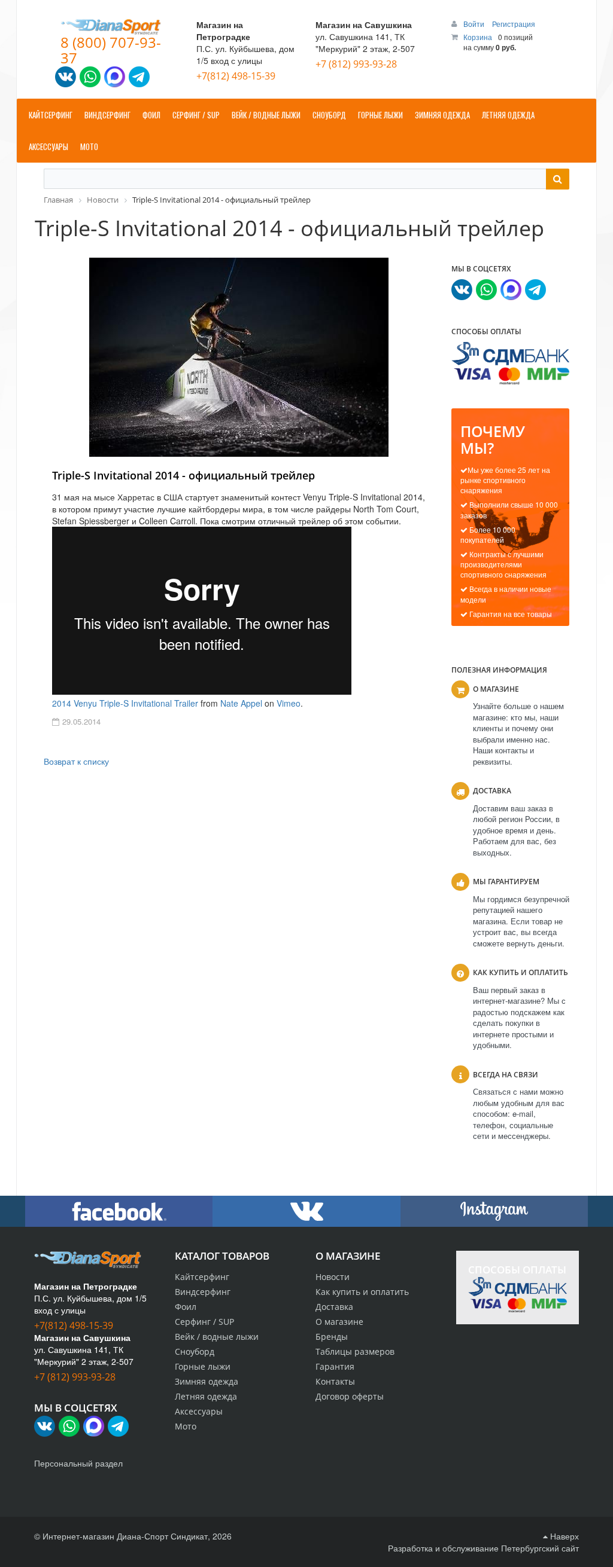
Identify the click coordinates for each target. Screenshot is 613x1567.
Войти (474, 24)
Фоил (185, 1306)
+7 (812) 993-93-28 (356, 64)
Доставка (334, 1306)
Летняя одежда (206, 1396)
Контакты (335, 1381)
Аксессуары (199, 1411)
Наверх (563, 1536)
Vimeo (289, 703)
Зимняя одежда (206, 1381)
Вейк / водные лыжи (217, 1336)
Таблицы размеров (354, 1351)
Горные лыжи (202, 1366)
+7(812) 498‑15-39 (235, 76)
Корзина (477, 37)
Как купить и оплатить (362, 1291)
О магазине (339, 1321)
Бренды (331, 1336)
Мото (185, 1426)
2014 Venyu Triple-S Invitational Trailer (125, 703)
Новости (332, 1276)
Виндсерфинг (202, 1291)
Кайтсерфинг (202, 1276)
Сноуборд (194, 1351)
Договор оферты (349, 1396)
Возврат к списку (76, 761)
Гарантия (334, 1366)
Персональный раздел (78, 1463)
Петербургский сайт (540, 1548)
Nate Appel (241, 703)
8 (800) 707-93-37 (110, 50)
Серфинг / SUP (204, 1321)
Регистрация (513, 24)
